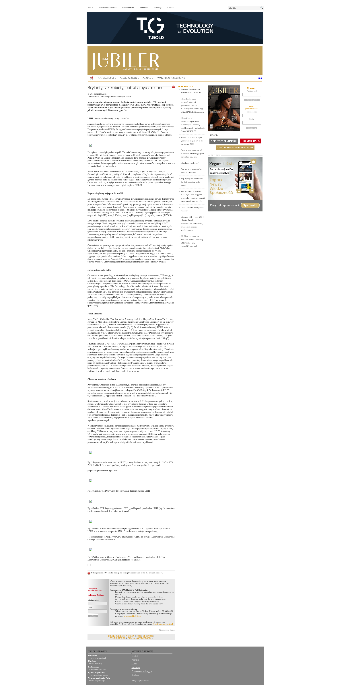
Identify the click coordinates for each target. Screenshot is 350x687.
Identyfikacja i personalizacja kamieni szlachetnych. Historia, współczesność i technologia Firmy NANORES (193, 124)
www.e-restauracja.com (97, 669)
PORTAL (145, 78)
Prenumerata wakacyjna (142, 671)
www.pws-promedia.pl (97, 658)
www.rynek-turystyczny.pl (98, 675)
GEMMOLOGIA (144, 638)
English (135, 656)
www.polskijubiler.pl (154, 597)
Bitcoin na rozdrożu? (190, 163)
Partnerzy (157, 7)
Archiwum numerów (107, 7)
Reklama (135, 675)
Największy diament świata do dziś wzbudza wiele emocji (192, 182)
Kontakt (170, 7)
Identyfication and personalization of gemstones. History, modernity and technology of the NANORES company (192, 105)
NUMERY (130, 636)
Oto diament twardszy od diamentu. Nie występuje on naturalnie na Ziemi (192, 153)
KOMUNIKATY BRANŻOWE (171, 78)
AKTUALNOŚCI (105, 78)
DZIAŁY (131, 638)
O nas (90, 7)
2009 (139, 636)
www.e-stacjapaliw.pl (97, 681)
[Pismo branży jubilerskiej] (92, 78)
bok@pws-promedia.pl (163, 624)
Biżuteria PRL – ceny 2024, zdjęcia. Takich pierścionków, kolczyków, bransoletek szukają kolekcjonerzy (192, 223)
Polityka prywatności (140, 680)
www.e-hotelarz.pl (95, 664)
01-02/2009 (148, 636)
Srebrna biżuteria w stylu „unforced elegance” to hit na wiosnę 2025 (192, 140)
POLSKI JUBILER (127, 78)
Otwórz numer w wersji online (235, 148)
